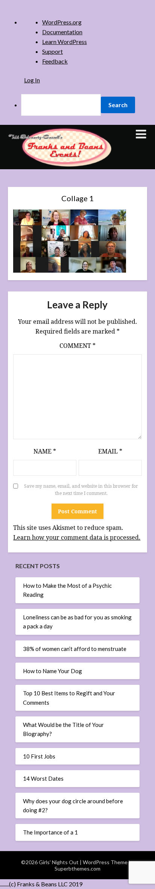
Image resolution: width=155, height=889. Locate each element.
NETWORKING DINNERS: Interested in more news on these (78, 283)
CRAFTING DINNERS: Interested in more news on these (80, 265)
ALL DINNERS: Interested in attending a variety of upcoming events (75, 248)
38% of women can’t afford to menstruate (74, 648)
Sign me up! (77, 378)
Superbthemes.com (77, 868)
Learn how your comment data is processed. (76, 537)
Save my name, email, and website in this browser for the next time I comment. (81, 490)
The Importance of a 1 (50, 832)
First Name (48, 182)
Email (41, 156)
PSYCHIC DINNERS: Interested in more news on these (78, 300)
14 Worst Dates (43, 778)
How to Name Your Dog (52, 671)
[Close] (119, 78)
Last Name (47, 207)
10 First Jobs (39, 756)
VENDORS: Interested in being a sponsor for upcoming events (79, 318)
